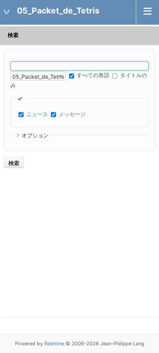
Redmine (54, 343)
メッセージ (72, 114)
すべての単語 (92, 75)
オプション (35, 135)
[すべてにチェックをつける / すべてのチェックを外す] (21, 98)
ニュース (37, 114)
